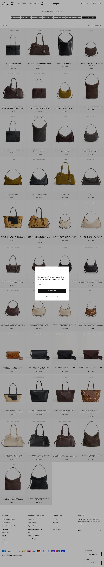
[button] (66, 270)
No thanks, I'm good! (52, 297)
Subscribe (52, 290)
